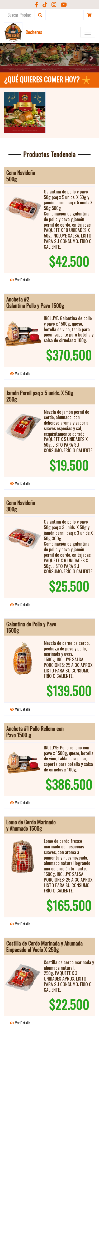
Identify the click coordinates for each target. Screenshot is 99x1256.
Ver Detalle (22, 279)
